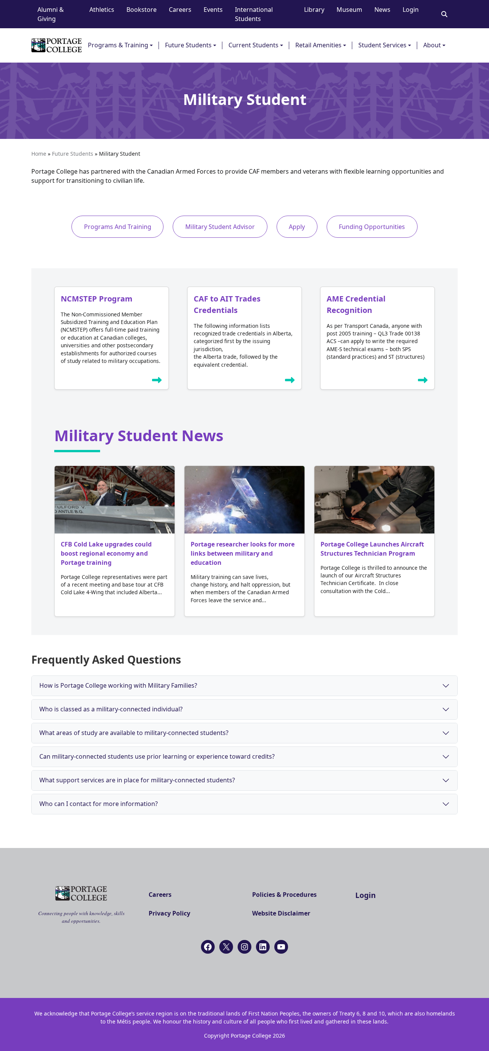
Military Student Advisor (220, 226)
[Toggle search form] (444, 14)
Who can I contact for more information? (98, 804)
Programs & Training (118, 45)
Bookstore (141, 9)
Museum (349, 9)
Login (411, 9)
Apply (297, 226)
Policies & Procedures (284, 894)
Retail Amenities (318, 45)
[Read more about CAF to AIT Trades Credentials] (290, 381)
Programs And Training (117, 226)
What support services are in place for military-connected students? (137, 780)
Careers (180, 9)
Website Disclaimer (281, 913)
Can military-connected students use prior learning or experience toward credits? (157, 756)
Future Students (188, 45)
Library (314, 9)
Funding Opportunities (372, 226)
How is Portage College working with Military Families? (118, 685)
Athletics (101, 9)
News (382, 9)
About (432, 45)
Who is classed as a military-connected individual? (111, 709)
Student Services (382, 45)
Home (38, 153)
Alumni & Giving (50, 14)
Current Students (253, 45)
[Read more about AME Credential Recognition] (423, 381)
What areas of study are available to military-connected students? (133, 733)
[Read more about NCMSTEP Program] (157, 381)
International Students (254, 14)
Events (213, 9)
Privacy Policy (169, 913)
